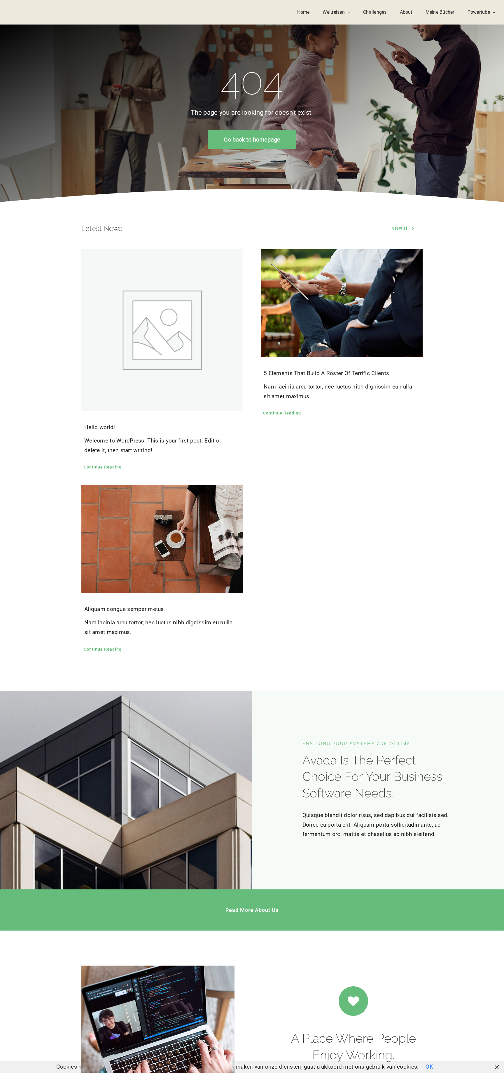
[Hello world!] (162, 330)
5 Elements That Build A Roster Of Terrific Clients (326, 373)
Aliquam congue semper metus (124, 609)
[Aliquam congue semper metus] (162, 539)
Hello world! (99, 427)
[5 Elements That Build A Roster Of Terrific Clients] (342, 303)
